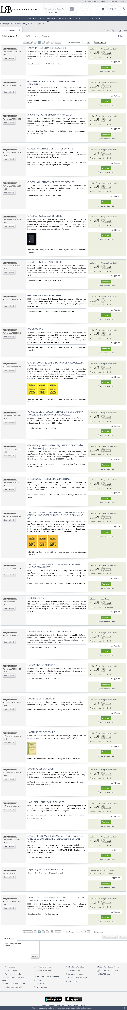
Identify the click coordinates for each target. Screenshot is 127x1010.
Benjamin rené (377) (11, 30)
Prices (39, 980)
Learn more (87, 1008)
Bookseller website (43, 970)
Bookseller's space (118, 1)
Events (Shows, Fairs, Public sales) (13, 978)
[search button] (72, 9)
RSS (115, 31)
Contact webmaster (75, 974)
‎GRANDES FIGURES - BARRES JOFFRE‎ (45, 262)
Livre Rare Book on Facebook (111, 970)
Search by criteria (51, 12)
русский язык (79, 1006)
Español (51, 1006)
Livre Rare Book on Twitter (110, 967)
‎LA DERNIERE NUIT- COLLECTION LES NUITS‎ (49, 631)
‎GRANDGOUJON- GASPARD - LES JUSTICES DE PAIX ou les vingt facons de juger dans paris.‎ (55, 447)
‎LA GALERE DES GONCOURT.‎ (41, 768)
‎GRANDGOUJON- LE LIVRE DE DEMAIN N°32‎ (48, 478)
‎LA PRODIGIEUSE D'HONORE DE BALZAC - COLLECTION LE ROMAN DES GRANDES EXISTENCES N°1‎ (55, 899)
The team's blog (74, 970)
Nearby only (46, 36)
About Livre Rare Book (76, 967)
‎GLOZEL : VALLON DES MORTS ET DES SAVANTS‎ (50, 182)
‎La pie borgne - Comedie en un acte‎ (45, 869)
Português (60, 1006)
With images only (33, 36)
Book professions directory (88, 18)
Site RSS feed (105, 974)
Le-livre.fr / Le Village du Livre (101, 49)
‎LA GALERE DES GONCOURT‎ (41, 732)
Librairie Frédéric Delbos (99, 870)
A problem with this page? (77, 977)
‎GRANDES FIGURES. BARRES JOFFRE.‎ (44, 215)
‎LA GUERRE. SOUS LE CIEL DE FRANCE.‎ (46, 802)
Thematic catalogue (21, 24)
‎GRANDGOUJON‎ (35, 329)
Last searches (8, 938)
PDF (108, 31)
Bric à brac (40, 983)
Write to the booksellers (96, 1)
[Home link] (19, 9)
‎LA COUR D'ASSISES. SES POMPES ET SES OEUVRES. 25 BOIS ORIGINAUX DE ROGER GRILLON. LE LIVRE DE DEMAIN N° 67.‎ (56, 515)
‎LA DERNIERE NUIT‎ (36, 598)
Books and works (47, 18)
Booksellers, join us (43, 967)
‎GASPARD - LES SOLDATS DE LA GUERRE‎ (46, 47)
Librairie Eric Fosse (97, 599)
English (43, 1006)
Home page (31, 18)
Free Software (42, 987)
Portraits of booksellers (14, 974)
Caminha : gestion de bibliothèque (46, 976)
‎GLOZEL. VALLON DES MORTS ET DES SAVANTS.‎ (50, 115)
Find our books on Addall (13, 987)
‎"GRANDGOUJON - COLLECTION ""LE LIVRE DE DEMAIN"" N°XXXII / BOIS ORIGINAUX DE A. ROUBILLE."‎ (55, 413)
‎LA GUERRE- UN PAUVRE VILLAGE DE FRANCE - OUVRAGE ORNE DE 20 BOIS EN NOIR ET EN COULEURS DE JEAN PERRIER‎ (55, 838)
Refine (121, 36)
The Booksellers (65, 18)
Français (69, 1006)
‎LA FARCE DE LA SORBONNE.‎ (41, 665)
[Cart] (103, 9)
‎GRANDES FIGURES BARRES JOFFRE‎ (44, 295)
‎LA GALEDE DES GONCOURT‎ (41, 698)
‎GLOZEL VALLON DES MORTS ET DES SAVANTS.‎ (50, 148)
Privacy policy (73, 981)
